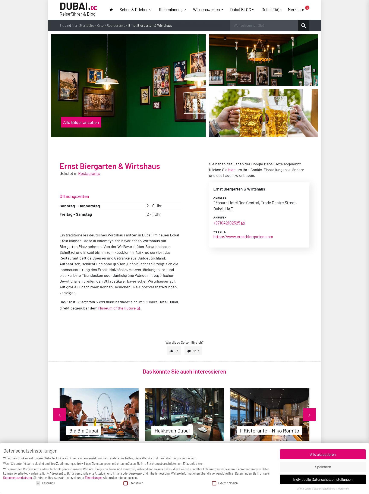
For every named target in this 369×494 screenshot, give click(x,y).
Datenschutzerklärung (17, 477)
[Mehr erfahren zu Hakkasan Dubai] (184, 414)
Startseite (86, 25)
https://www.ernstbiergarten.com (243, 236)
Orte (100, 25)
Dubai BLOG (240, 9)
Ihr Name (4, 5)
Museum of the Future (117, 308)
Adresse (220, 197)
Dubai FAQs (271, 9)
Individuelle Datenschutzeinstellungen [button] (323, 479)
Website (219, 231)
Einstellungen (93, 477)
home (111, 10)
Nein (195, 351)
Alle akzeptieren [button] (323, 454)
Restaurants (116, 25)
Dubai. (78, 9)
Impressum (343, 488)
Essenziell (48, 483)
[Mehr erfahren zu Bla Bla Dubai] (99, 414)
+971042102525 (226, 222)
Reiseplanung (171, 9)
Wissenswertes (206, 9)
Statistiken (136, 483)
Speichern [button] (323, 466)
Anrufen (220, 217)
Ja (176, 351)
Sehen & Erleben (134, 9)
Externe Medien (228, 483)
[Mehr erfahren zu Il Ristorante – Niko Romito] (269, 414)
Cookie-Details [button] (304, 488)
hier (231, 169)
